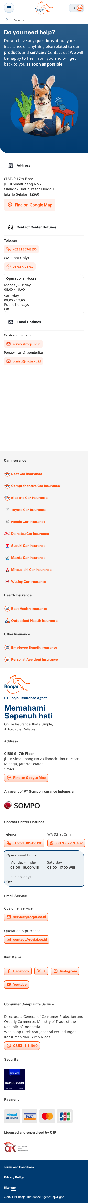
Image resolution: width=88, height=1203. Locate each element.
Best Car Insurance (26, 474)
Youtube (20, 984)
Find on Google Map (33, 205)
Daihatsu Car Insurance (30, 534)
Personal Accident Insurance (34, 659)
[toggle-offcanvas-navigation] (9, 8)
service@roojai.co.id (26, 344)
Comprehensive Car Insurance (35, 486)
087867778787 (23, 267)
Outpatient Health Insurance (34, 621)
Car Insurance (15, 460)
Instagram (68, 971)
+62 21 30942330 (25, 249)
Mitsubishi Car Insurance (31, 570)
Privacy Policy (14, 1177)
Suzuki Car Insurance (28, 546)
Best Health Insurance (29, 609)
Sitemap (10, 1187)
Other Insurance (17, 634)
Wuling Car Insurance (28, 582)
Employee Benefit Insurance (34, 647)
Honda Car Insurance (28, 522)
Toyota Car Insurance (28, 510)
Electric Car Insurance (29, 498)
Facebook (21, 971)
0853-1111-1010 (25, 1046)
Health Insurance (18, 595)
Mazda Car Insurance (28, 558)
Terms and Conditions (19, 1167)
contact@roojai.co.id (27, 361)
